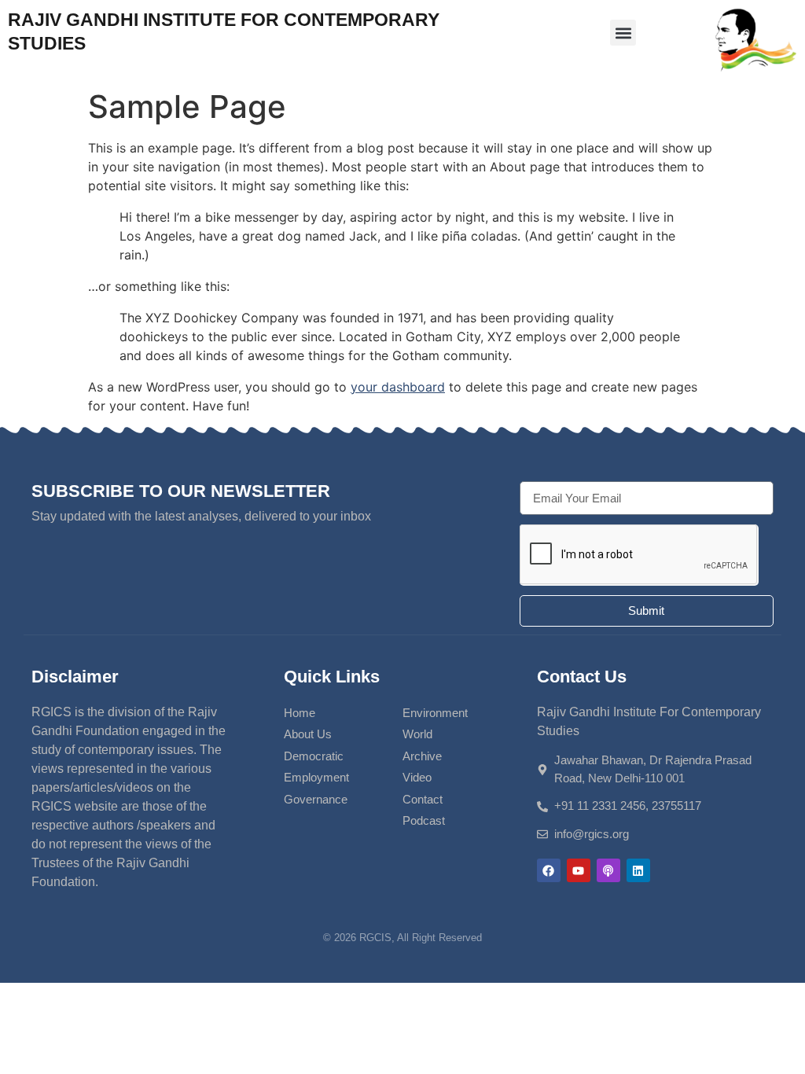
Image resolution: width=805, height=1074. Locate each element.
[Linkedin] (638, 870)
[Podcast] (608, 870)
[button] (623, 33)
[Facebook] (549, 870)
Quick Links (332, 676)
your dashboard (398, 387)
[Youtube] (578, 870)
